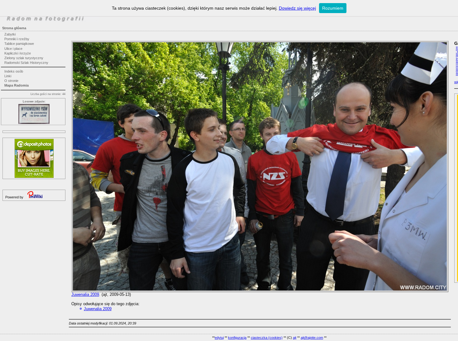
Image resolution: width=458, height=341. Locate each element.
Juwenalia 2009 (85, 294)
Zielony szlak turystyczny (23, 58)
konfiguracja (237, 337)
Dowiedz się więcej (297, 8)
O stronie (11, 81)
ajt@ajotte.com (312, 337)
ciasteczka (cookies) (267, 337)
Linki (7, 76)
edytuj (219, 337)
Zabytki (10, 34)
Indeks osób (13, 71)
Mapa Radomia (16, 85)
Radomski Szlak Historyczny (26, 62)
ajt (294, 337)
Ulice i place (13, 48)
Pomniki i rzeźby (16, 39)
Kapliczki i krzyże (17, 53)
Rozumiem (332, 8)
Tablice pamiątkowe (19, 43)
